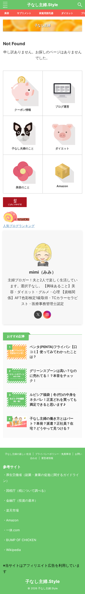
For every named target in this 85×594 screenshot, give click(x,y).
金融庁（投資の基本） (22, 500)
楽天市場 (12, 510)
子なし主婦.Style (42, 4)
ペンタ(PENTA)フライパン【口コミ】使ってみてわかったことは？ (53, 352)
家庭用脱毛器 (46, 13)
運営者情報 (47, 458)
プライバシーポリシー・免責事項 (53, 453)
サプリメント (24, 13)
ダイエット (67, 13)
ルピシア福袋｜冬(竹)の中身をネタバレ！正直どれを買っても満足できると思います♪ (53, 399)
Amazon (12, 520)
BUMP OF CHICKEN (21, 540)
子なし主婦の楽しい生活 (18, 453)
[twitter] (38, 315)
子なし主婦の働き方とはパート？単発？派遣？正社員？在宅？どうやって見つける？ (51, 423)
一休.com (13, 530)
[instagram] (47, 315)
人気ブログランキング (19, 226)
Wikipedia (13, 550)
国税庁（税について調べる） (26, 491)
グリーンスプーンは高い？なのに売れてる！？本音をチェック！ (53, 376)
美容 (6, 13)
